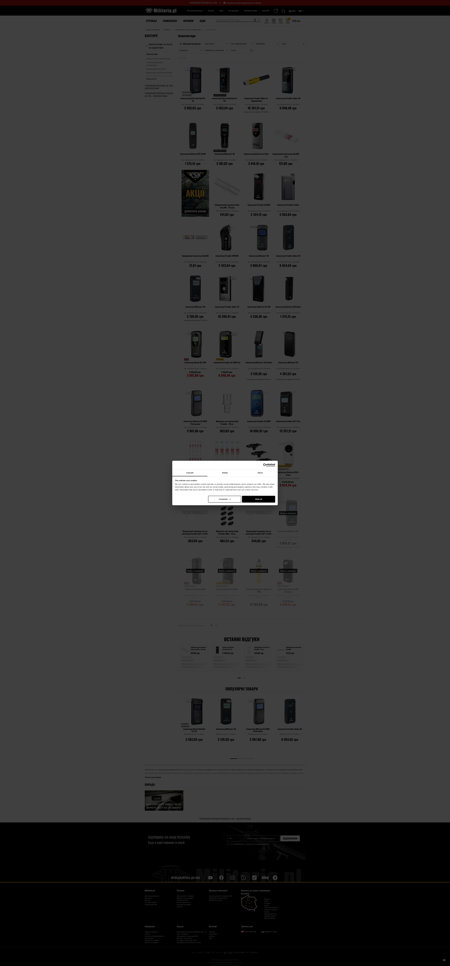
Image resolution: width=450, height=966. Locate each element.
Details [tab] (225, 473)
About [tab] (260, 473)
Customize (223, 499)
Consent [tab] (189, 473)
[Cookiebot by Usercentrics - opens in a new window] (265, 465)
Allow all (258, 499)
